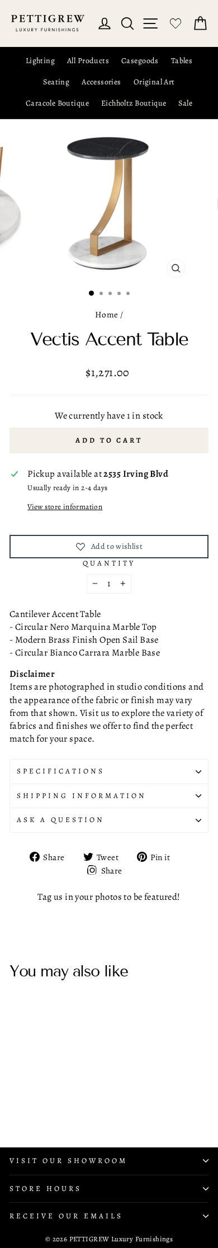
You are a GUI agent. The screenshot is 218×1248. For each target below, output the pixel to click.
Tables (181, 60)
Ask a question (61, 820)
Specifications (61, 771)
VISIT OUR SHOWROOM (68, 1161)
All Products (88, 60)
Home (107, 314)
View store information (64, 507)
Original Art (154, 82)
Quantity (109, 563)
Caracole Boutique (57, 103)
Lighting (40, 60)
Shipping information (81, 796)
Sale (185, 103)
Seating (56, 82)
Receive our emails (66, 1216)
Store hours (46, 1189)
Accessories (101, 82)
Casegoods (140, 60)
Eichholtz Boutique (133, 103)
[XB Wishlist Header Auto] (175, 24)
